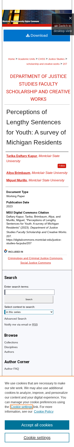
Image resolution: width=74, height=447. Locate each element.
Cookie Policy (43, 411)
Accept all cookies (37, 425)
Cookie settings (21, 407)
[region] (37, 411)
